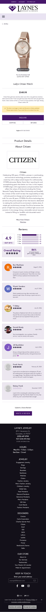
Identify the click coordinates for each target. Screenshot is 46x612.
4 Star (19, 237)
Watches (23, 222)
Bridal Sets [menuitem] (23, 489)
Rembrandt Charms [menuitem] (23, 545)
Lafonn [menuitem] (23, 535)
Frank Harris (18, 364)
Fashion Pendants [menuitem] (23, 507)
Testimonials (23, 562)
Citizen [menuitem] (23, 524)
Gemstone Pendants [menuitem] (23, 497)
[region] (23, 51)
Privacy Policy (30, 600)
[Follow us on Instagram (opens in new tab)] (28, 586)
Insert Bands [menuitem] (23, 505)
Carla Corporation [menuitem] (23, 519)
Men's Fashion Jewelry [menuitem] (23, 484)
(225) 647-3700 (23, 77)
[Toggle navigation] (3, 17)
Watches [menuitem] (23, 476)
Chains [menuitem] (23, 478)
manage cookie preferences (20, 602)
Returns (34, 123)
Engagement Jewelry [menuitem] (23, 462)
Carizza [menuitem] (23, 516)
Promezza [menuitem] (23, 540)
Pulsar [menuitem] (23, 543)
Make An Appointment (23, 568)
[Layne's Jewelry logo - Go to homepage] (23, 8)
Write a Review (23, 413)
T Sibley (16, 306)
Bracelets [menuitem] (23, 470)
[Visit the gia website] (19, 595)
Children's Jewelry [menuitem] (23, 486)
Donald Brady (18, 327)
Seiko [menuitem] (23, 548)
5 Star (19, 235)
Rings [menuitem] (23, 465)
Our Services (23, 560)
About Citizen (23, 146)
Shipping (12, 123)
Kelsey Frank (18, 386)
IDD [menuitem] (23, 530)
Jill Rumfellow (18, 345)
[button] (13, 2)
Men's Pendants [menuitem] (23, 499)
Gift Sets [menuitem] (23, 502)
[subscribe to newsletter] (34, 580)
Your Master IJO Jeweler (23, 565)
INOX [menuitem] (23, 532)
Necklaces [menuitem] (23, 473)
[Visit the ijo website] (26, 595)
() (40, 235)
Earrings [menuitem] (23, 468)
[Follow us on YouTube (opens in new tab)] (22, 586)
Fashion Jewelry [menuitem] (23, 481)
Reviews (23, 229)
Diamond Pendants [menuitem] (23, 494)
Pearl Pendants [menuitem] (23, 492)
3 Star (19, 239)
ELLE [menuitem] (23, 527)
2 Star (19, 241)
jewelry (6, 24)
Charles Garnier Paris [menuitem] (23, 522)
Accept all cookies (30, 607)
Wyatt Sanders (19, 286)
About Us (23, 557)
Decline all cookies (15, 607)
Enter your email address (23, 577)
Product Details (23, 140)
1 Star (19, 243)
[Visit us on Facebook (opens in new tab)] (17, 586)
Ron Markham (18, 265)
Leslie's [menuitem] (23, 538)
